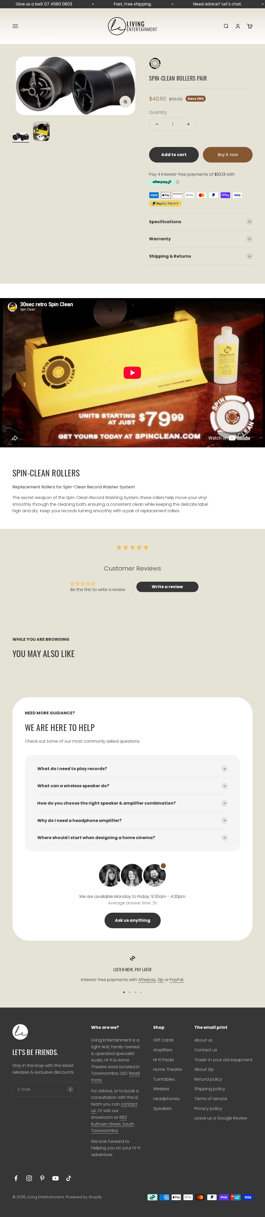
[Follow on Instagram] (29, 1178)
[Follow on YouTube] (55, 1178)
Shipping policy (209, 1089)
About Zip (204, 1069)
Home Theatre (167, 1069)
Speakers (162, 1109)
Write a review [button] (167, 587)
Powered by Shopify (84, 1197)
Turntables (164, 1079)
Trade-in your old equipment (223, 1060)
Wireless (161, 1089)
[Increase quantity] (188, 124)
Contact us (205, 1050)
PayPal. (177, 980)
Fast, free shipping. (126, 4)
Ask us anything (132, 920)
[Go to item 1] (20, 138)
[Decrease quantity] (156, 124)
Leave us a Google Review (220, 1118)
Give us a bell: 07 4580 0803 (37, 4)
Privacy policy (208, 1109)
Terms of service (210, 1099)
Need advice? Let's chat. (211, 4)
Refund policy (208, 1079)
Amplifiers (162, 1050)
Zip (161, 980)
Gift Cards (163, 1040)
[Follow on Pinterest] (42, 1178)
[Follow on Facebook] (15, 1178)
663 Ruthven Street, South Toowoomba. (112, 1124)
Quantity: (158, 112)
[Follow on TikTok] (68, 1178)
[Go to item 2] (41, 132)
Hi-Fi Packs (163, 1060)
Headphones (166, 1099)
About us (203, 1040)
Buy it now (228, 155)
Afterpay (147, 980)
